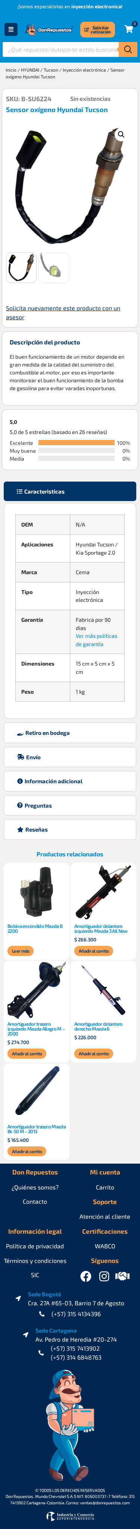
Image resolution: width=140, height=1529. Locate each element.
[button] (121, 134)
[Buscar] (128, 49)
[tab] (70, 491)
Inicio (11, 69)
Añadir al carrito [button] (94, 950)
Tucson (51, 69)
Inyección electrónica (84, 69)
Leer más (20, 950)
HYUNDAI (30, 69)
